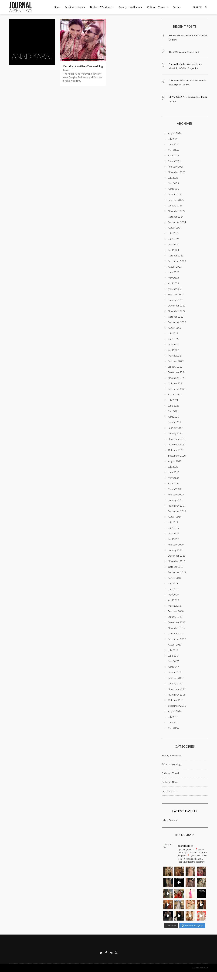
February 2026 (176, 166)
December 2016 (176, 689)
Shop (57, 7)
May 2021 (173, 411)
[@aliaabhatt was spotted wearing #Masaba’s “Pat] (190, 893)
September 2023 (177, 261)
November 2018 (176, 561)
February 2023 (176, 294)
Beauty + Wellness (129, 7)
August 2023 (175, 266)
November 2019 (176, 505)
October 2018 (175, 566)
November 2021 (176, 377)
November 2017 (176, 627)
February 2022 (176, 361)
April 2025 (173, 188)
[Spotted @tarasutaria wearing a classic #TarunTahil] (190, 904)
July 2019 (173, 522)
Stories (177, 7)
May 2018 (173, 594)
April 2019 (173, 539)
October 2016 (175, 700)
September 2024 (177, 222)
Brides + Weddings (101, 7)
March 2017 (174, 672)
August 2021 (175, 394)
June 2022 (173, 338)
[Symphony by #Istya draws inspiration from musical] (201, 904)
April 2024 (173, 250)
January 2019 (175, 550)
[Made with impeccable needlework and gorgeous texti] (179, 904)
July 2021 (173, 400)
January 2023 (175, 300)
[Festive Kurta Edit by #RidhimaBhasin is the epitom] (201, 916)
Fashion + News (74, 7)
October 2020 (175, 450)
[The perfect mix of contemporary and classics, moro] (190, 916)
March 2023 (174, 288)
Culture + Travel (156, 7)
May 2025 (173, 183)
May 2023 (173, 277)
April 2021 (173, 416)
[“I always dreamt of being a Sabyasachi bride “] (179, 893)
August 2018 (175, 577)
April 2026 (173, 155)
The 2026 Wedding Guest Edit (184, 52)
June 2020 (173, 472)
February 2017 (176, 677)
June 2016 (173, 722)
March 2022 (174, 355)
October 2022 (175, 316)
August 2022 (175, 327)
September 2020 (177, 455)
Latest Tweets (184, 811)
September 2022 (177, 322)
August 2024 (175, 227)
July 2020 (173, 466)
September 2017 (177, 639)
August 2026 (175, 133)
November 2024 (176, 211)
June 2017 (173, 655)
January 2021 (175, 433)
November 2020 (176, 444)
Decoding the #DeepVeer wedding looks (83, 68)
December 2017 (176, 622)
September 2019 (177, 511)
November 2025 (176, 172)
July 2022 (173, 333)
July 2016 (173, 716)
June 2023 (173, 272)
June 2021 (173, 405)
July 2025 (173, 177)
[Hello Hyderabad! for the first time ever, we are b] (168, 871)
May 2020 (173, 477)
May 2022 (173, 344)
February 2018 (176, 611)
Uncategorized (169, 791)
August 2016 (175, 711)
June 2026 (173, 144)
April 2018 (173, 600)
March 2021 (174, 422)
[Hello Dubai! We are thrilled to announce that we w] (179, 871)
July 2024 (173, 233)
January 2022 (175, 366)
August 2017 (175, 644)
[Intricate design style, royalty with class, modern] (190, 871)
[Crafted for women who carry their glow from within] (168, 916)
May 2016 (173, 727)
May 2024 (173, 244)
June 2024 (173, 238)
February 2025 (176, 199)
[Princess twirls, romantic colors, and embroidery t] (201, 871)
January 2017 (175, 683)
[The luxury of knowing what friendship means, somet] (179, 916)
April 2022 (173, 350)
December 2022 (176, 305)
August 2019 (175, 516)
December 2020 (176, 438)
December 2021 (176, 372)
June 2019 (173, 527)
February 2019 (176, 544)
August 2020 (175, 461)
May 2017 (173, 661)
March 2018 (174, 605)
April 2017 (173, 666)
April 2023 (173, 283)
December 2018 (176, 555)
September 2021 (177, 388)
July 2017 (173, 650)
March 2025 (174, 194)
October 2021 (175, 383)
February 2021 (176, 427)
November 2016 (176, 694)
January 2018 (175, 616)
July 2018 (173, 583)
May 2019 (173, 533)
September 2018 (177, 572)
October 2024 (175, 216)
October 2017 (175, 633)
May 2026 (173, 149)
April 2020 (173, 483)
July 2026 (173, 138)
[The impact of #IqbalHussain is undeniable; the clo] (168, 904)
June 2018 (173, 589)
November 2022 (176, 311)
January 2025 (175, 205)
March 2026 (174, 161)
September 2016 (177, 705)
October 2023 (175, 255)
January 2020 (175, 500)
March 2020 (174, 489)
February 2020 (176, 494)
